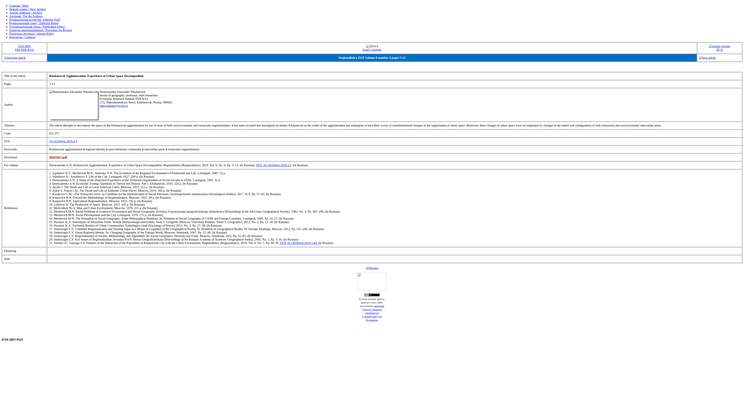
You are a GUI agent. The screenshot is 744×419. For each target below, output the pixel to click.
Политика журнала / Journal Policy (31, 33)
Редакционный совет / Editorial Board (33, 23)
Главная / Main (18, 5)
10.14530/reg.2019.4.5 (63, 141)
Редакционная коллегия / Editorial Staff (34, 19)
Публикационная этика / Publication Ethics (37, 26)
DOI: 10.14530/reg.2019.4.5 (273, 165)
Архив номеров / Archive (25, 12)
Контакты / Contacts (22, 37)
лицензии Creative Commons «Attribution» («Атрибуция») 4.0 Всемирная (373, 313)
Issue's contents (372, 49)
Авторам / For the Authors (25, 16)
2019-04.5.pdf (58, 157)
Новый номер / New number (27, 9)
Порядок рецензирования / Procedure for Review (40, 30)
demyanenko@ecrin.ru (114, 105)
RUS (719, 49)
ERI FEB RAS (24, 49)
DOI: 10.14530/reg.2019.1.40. (299, 243)
